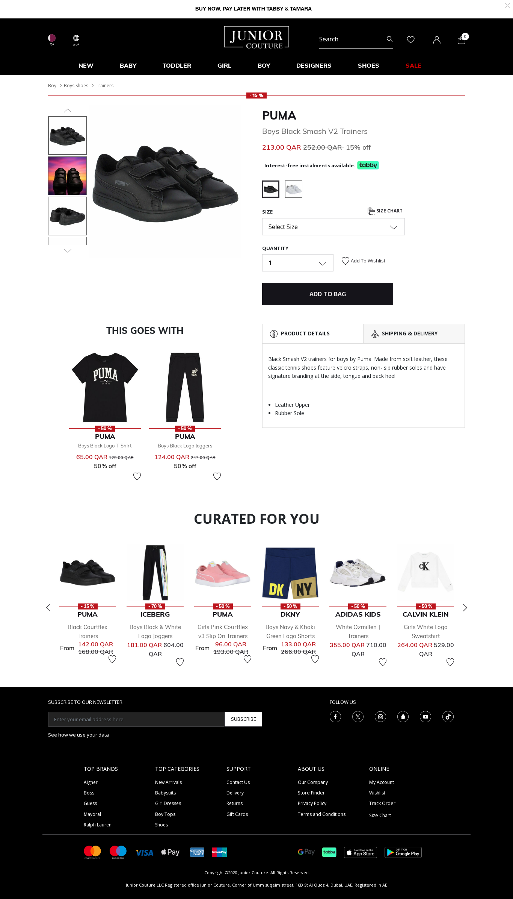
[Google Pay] (306, 852)
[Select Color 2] (293, 190)
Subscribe (243, 719)
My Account (381, 782)
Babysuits (165, 793)
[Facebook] (335, 716)
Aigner (91, 782)
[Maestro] (118, 852)
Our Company (313, 782)
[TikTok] (448, 716)
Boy (52, 85)
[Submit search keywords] (389, 39)
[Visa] (144, 852)
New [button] (86, 65)
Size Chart (389, 211)
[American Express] (197, 852)
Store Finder (311, 793)
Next (465, 607)
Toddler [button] (177, 65)
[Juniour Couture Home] (256, 36)
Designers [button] (314, 65)
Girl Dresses (168, 803)
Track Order (382, 803)
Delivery (235, 793)
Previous (48, 607)
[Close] (507, 4)
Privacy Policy (312, 803)
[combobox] (356, 39)
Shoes (161, 825)
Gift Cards (237, 814)
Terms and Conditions (322, 814)
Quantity (275, 248)
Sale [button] (413, 65)
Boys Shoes (76, 85)
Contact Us (238, 782)
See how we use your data (78, 734)
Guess (90, 803)
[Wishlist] (137, 476)
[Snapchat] (403, 716)
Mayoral (92, 814)
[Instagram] (380, 716)
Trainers (104, 85)
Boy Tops (165, 814)
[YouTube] (425, 716)
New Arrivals (168, 782)
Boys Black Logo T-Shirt (105, 446)
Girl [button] (224, 65)
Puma (279, 115)
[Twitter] (358, 716)
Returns (234, 803)
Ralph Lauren (98, 825)
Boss (89, 793)
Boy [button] (264, 65)
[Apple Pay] (170, 852)
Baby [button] (128, 65)
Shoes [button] (368, 65)
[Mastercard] (93, 852)
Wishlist (377, 793)
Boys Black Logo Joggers (185, 446)
